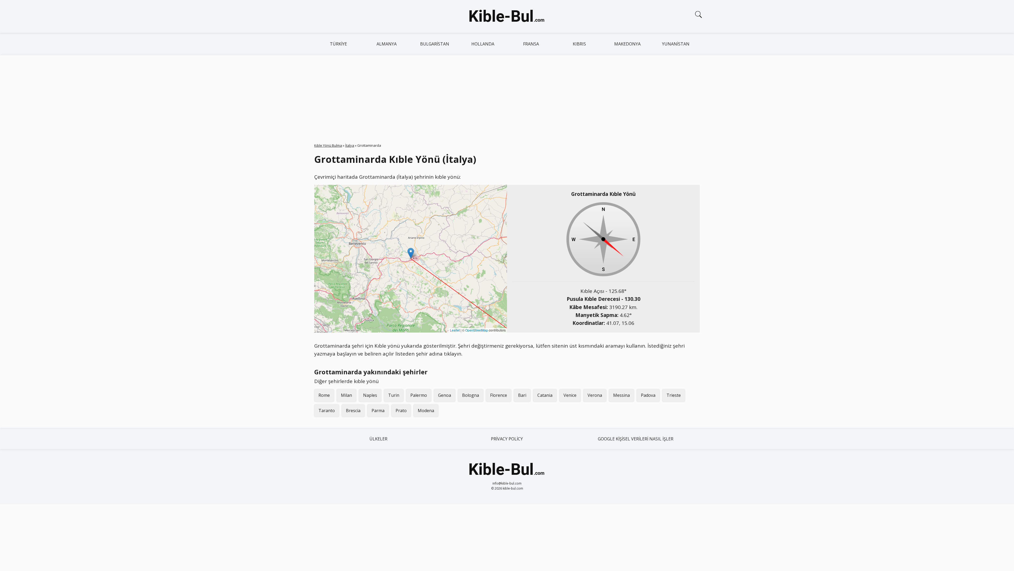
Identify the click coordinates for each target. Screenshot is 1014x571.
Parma (378, 410)
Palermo (418, 395)
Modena (426, 410)
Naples (370, 395)
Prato (401, 410)
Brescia (353, 410)
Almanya (387, 44)
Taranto (326, 410)
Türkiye (338, 44)
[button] (410, 253)
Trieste (673, 395)
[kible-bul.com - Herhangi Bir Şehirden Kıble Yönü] (507, 17)
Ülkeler (378, 439)
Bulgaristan (434, 44)
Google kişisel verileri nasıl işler (635, 439)
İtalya (349, 145)
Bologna (470, 395)
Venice (570, 395)
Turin (393, 395)
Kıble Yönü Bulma (328, 145)
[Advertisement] (507, 94)
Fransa (531, 44)
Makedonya (627, 44)
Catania (544, 395)
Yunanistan (675, 44)
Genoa (444, 395)
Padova (648, 395)
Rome (324, 395)
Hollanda (482, 44)
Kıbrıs (579, 44)
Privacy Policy (507, 439)
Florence (498, 395)
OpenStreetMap (476, 330)
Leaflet (455, 330)
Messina (621, 395)
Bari (522, 395)
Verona (595, 395)
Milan (346, 395)
